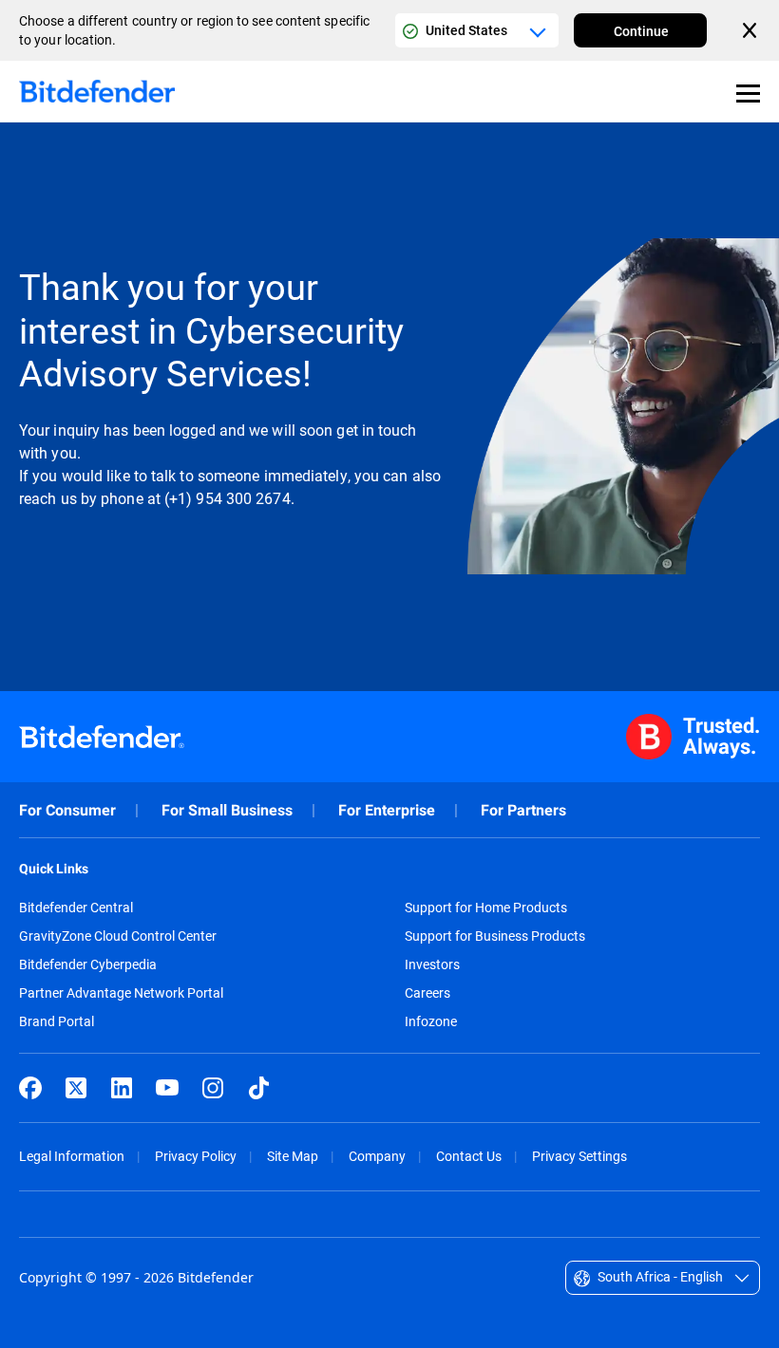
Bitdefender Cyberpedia (88, 964)
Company (377, 1156)
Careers (427, 993)
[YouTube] (167, 1088)
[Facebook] (30, 1088)
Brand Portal (56, 1021)
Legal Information (71, 1156)
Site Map (292, 1156)
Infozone (431, 1021)
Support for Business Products (495, 936)
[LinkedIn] (121, 1088)
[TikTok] (258, 1088)
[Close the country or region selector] (751, 30)
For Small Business (227, 810)
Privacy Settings (579, 1156)
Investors (432, 964)
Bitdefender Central (76, 907)
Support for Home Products (486, 907)
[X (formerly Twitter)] (76, 1088)
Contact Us (469, 1156)
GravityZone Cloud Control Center (118, 936)
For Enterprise (386, 810)
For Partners (523, 810)
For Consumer (67, 810)
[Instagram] (212, 1088)
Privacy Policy (196, 1156)
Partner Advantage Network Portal (121, 993)
